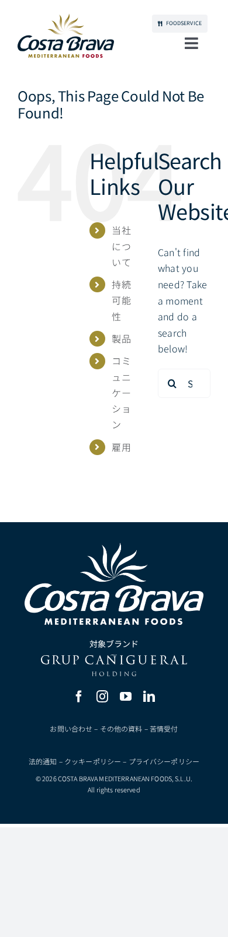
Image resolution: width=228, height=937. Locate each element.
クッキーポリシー (92, 761)
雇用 (121, 447)
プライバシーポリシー (164, 761)
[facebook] (79, 696)
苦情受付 (164, 728)
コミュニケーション (121, 392)
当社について (121, 245)
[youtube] (126, 696)
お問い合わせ (71, 728)
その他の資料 (121, 728)
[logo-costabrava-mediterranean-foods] (66, 35)
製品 (121, 338)
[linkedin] (149, 696)
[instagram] (102, 696)
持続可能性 (121, 300)
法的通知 (43, 761)
